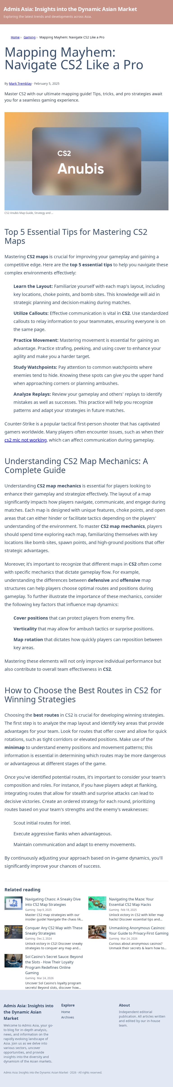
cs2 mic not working (26, 440)
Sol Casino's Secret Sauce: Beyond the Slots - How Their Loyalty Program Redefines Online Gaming (54, 964)
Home (15, 37)
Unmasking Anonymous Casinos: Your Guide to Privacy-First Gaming (138, 930)
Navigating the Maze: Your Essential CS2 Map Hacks (131, 902)
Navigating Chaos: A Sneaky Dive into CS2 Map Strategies (53, 902)
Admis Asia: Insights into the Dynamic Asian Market (70, 9)
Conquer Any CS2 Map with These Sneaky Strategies (53, 930)
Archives (67, 1017)
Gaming (30, 37)
